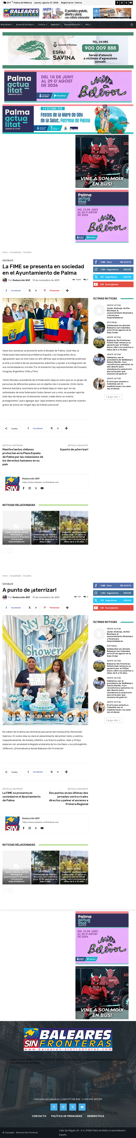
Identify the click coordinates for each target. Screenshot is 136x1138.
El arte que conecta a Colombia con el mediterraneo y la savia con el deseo (119, 385)
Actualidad (15, 252)
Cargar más (112, 396)
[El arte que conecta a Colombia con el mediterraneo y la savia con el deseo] (99, 384)
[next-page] (10, 550)
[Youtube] (131, 3)
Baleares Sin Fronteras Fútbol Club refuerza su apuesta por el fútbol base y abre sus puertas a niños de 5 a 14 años (74, 537)
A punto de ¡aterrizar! (74, 449)
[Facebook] (117, 3)
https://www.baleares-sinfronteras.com (40, 482)
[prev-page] (4, 550)
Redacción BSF (21, 280)
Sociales (27, 252)
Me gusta (125, 262)
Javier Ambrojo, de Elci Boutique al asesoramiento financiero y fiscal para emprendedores (17, 537)
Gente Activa (16, 529)
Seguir (127, 269)
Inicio (5, 252)
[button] (131, 24)
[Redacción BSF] (5, 280)
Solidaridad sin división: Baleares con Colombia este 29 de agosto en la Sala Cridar (45, 538)
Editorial (45, 531)
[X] (126, 3)
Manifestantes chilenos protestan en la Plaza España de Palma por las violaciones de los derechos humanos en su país (22, 457)
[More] (67, 290)
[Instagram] (122, 3)
